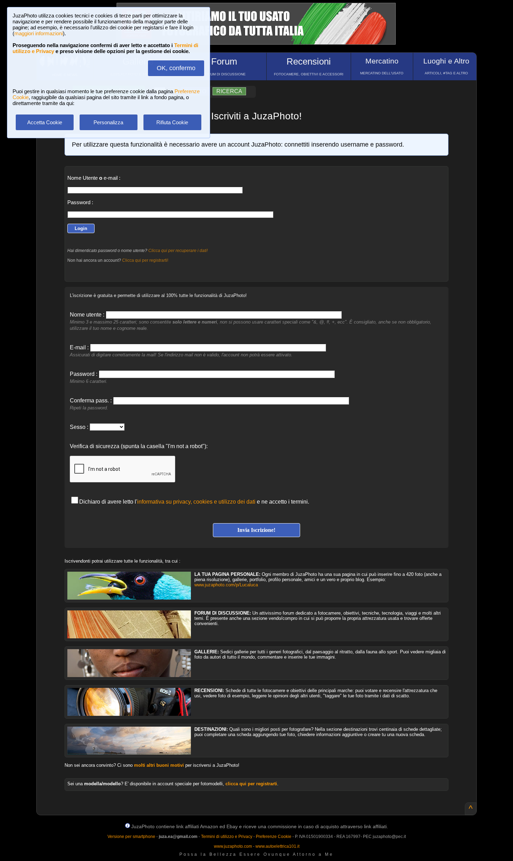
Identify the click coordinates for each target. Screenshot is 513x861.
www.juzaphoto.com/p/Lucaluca (226, 584)
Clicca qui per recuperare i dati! (178, 250)
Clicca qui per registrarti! (145, 260)
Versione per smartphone (131, 836)
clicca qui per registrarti (251, 783)
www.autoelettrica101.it (277, 846)
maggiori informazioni (38, 33)
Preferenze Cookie (273, 836)
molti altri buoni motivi (159, 765)
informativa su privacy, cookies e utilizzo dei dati (196, 502)
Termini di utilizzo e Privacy (226, 836)
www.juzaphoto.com (233, 846)
